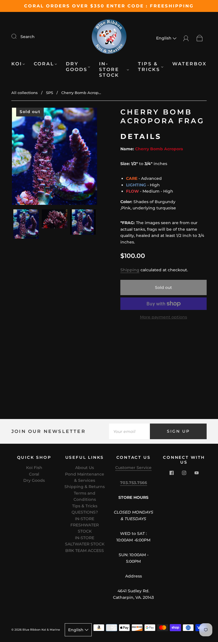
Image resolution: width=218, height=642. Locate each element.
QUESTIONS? (85, 512)
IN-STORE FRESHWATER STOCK (84, 525)
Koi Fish (34, 467)
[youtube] (196, 473)
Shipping (129, 269)
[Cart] (200, 38)
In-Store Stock (109, 69)
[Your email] (129, 431)
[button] (20, 157)
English (164, 38)
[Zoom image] (54, 157)
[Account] (186, 38)
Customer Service (133, 467)
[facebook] (171, 473)
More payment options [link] (163, 317)
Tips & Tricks (149, 66)
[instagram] (184, 473)
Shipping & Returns (84, 486)
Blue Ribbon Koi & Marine (41, 629)
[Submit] (17, 36)
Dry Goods (76, 66)
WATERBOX (189, 63)
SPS (49, 92)
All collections (24, 92)
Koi (16, 63)
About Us (84, 467)
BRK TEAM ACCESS (84, 550)
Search (27, 36)
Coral (44, 63)
